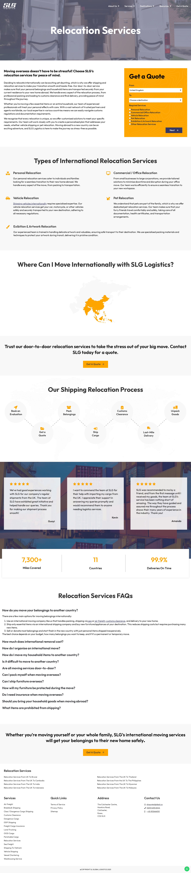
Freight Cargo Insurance (14, 826)
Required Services (137, 105)
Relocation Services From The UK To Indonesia (24, 787)
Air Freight (8, 804)
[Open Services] (133, 6)
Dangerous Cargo (11, 818)
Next (172, 130)
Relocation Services (12, 840)
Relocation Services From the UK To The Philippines (119, 780)
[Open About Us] (118, 6)
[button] (5, 502)
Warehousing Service (13, 859)
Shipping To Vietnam (13, 848)
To (130, 95)
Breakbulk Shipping (12, 807)
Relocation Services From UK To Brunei (20, 777)
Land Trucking (10, 829)
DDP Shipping (10, 822)
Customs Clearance (12, 815)
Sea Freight (9, 844)
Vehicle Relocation (140, 115)
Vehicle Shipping (11, 851)
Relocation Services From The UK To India (22, 784)
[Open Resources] (170, 6)
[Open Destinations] (153, 6)
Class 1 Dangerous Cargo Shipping (18, 811)
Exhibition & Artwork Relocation (146, 121)
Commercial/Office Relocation (145, 112)
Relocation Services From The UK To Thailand (116, 777)
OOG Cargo (9, 833)
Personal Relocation (140, 109)
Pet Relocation (138, 118)
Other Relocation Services (143, 124)
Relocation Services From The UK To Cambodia (24, 780)
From (131, 85)
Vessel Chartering (11, 855)
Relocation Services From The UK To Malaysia (116, 787)
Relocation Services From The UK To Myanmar (117, 784)
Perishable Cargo (11, 837)
